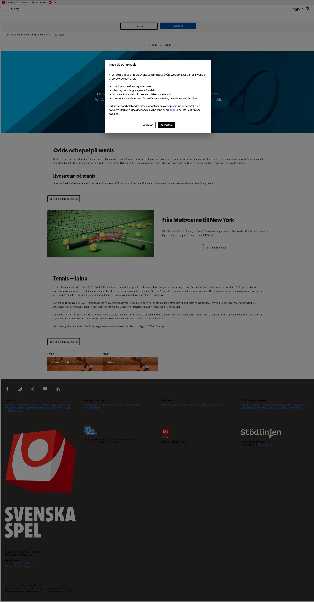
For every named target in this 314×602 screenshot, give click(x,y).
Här (173, 109)
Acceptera (166, 125)
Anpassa (148, 125)
